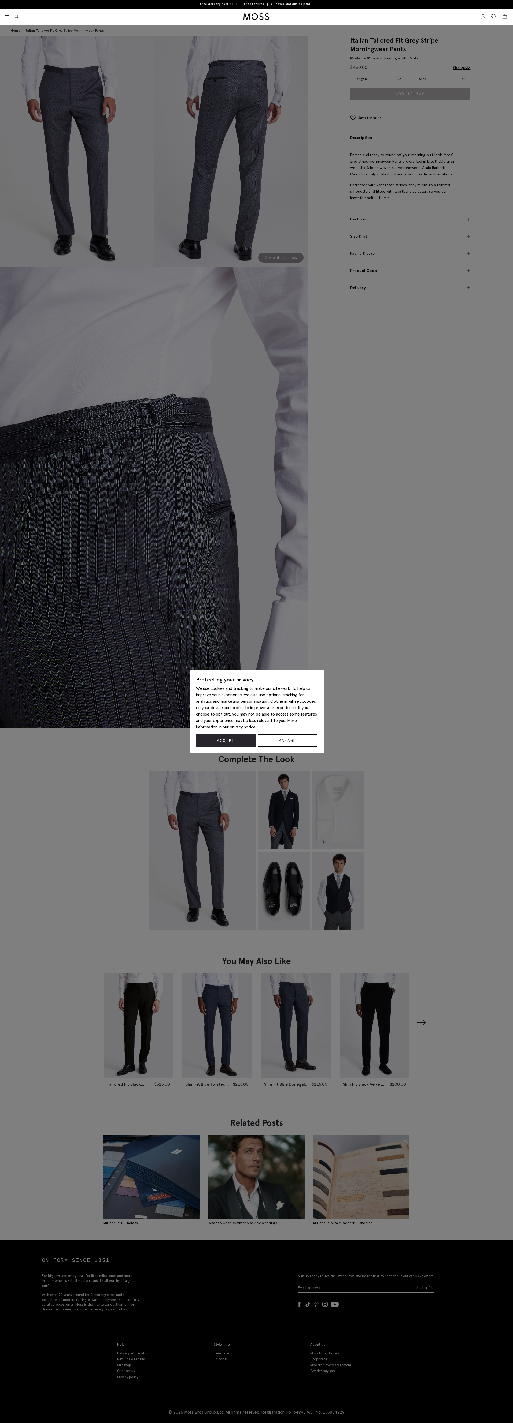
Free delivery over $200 (219, 4)
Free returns (254, 4)
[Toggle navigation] (7, 17)
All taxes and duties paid (290, 4)
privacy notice (243, 726)
